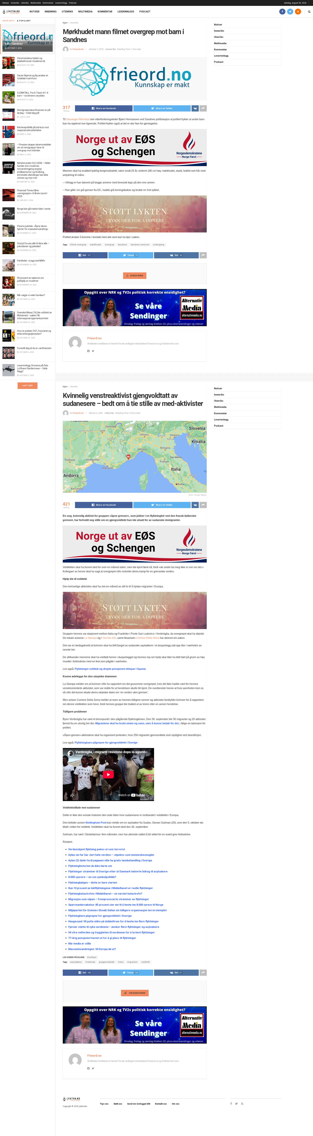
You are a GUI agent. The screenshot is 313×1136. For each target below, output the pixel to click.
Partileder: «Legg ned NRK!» (31, 260)
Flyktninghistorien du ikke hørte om (90, 866)
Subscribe (136, 275)
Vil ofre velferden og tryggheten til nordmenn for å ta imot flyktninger (111, 932)
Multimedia (36, 3)
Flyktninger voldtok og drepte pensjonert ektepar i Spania (110, 669)
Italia (121, 962)
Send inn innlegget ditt (138, 1104)
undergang (158, 245)
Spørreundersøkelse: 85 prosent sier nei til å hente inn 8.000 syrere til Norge (115, 904)
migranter (132, 962)
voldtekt (145, 962)
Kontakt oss (161, 1104)
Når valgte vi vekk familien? (31, 295)
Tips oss (104, 1104)
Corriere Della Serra (147, 638)
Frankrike (90, 962)
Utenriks (25, 3)
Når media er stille (79, 943)
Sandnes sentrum (140, 245)
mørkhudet (95, 245)
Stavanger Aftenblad (78, 119)
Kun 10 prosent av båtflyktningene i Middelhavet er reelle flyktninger (110, 888)
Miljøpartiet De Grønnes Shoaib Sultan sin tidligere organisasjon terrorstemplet (117, 910)
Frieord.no (78, 49)
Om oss (175, 1104)
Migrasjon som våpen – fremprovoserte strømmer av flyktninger (108, 899)
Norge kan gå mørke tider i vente (33, 209)
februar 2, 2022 (96, 413)
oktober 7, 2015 (96, 49)
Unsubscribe (136, 993)
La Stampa (90, 638)
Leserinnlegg (61, 3)
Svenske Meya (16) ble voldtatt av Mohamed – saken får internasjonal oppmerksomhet (34, 315)
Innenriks (15, 3)
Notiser (5, 3)
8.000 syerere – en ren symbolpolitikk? (92, 877)
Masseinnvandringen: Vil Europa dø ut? (92, 949)
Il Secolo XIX (108, 638)
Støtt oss (117, 1104)
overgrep (109, 245)
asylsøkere (76, 962)
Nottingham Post (96, 822)
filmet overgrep (78, 245)
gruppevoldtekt (106, 962)
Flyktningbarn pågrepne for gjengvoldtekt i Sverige (106, 742)
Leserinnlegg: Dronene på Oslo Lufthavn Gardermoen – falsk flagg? (32, 368)
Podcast (72, 3)
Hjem (65, 23)
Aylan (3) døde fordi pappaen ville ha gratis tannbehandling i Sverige (110, 860)
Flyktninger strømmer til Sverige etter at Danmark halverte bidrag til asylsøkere (118, 871)
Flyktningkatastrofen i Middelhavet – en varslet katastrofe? (105, 893)
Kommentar (48, 3)
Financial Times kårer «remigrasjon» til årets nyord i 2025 (32, 193)
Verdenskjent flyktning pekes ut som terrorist (96, 849)
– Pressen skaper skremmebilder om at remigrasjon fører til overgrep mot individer (34, 147)
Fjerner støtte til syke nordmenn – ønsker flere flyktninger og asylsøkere (113, 926)
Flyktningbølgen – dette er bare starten (92, 882)
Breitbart (92, 957)
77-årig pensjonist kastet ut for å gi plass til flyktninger (102, 938)
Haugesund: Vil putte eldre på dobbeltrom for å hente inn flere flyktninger (113, 921)
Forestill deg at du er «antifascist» (34, 348)
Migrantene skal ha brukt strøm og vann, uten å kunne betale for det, (137, 723)
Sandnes (122, 245)
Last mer (27, 386)
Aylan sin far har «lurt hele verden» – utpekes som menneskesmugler (111, 854)
